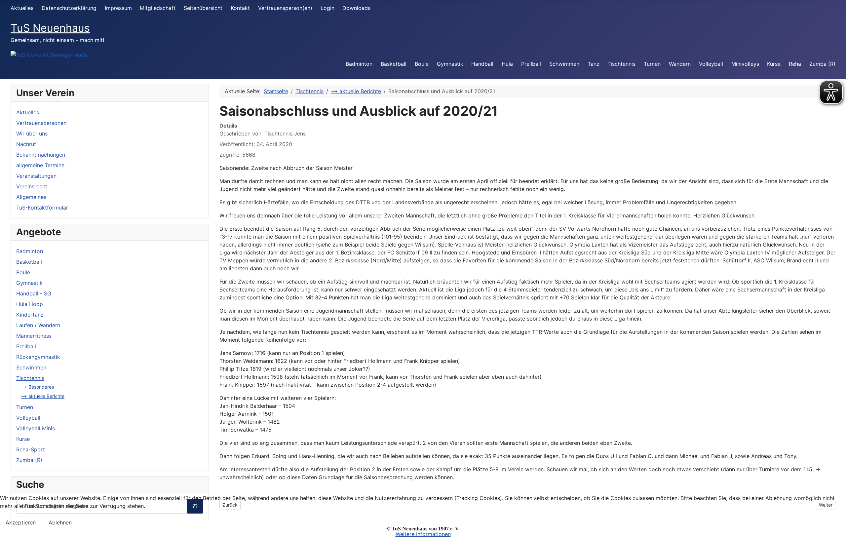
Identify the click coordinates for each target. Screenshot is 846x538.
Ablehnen (60, 522)
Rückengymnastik (38, 357)
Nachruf (26, 144)
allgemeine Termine (40, 165)
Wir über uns (32, 133)
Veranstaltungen (36, 176)
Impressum (118, 8)
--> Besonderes (37, 387)
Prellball (531, 63)
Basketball (393, 63)
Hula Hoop (29, 304)
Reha (795, 63)
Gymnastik (450, 63)
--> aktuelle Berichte (42, 396)
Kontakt (240, 8)
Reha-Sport (30, 449)
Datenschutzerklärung (69, 8)
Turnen (652, 63)
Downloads (356, 8)
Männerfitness (34, 335)
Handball (482, 63)
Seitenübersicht (203, 8)
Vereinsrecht (31, 186)
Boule (422, 63)
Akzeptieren (21, 522)
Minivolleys (745, 63)
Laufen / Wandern (38, 325)
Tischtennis (621, 63)
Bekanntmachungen (40, 154)
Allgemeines (31, 197)
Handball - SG (33, 293)
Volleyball (711, 63)
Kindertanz (30, 314)
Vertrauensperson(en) (285, 8)
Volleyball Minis (35, 428)
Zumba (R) (822, 63)
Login (327, 8)
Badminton (359, 63)
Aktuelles (22, 8)
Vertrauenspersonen (41, 123)
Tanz (593, 63)
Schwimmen (564, 63)
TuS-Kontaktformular (42, 207)
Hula (507, 63)
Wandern (680, 63)
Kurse (774, 63)
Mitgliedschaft (157, 8)
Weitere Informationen (423, 534)
